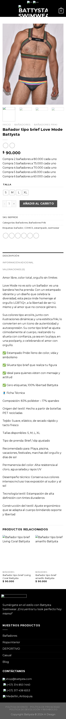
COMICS (28, 228)
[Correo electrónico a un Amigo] (24, 235)
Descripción (11, 255)
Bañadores (22, 124)
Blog (6, 661)
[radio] (5, 192)
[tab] (33, 255)
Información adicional (18, 262)
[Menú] (5, 11)
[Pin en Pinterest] (30, 235)
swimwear (53, 228)
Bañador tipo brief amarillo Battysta (45, 576)
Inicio (7, 124)
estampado (40, 228)
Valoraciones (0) (14, 269)
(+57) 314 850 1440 (18, 684)
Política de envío (16, 707)
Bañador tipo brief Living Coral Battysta (17, 576)
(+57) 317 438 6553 (18, 690)
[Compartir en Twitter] (18, 235)
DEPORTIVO (11, 648)
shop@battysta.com (18, 679)
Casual (7, 655)
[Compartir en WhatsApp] (5, 235)
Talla (7, 184)
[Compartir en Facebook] (12, 235)
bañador (18, 228)
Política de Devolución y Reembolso (33, 709)
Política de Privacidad (45, 707)
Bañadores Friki (45, 124)
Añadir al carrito (38, 203)
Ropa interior (11, 642)
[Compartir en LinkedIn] (36, 235)
